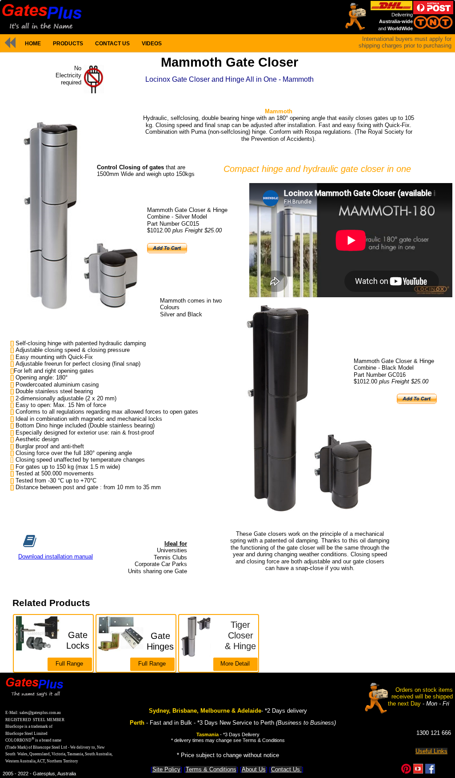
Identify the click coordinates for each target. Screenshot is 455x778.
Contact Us (286, 769)
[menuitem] (32, 43)
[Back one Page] (9, 42)
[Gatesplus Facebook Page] (430, 771)
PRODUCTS (68, 43)
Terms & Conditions (211, 769)
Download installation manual (55, 556)
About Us (254, 769)
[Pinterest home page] (406, 771)
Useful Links (431, 751)
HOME (33, 43)
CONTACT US (112, 43)
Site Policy (166, 769)
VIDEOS (152, 43)
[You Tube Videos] (418, 771)
